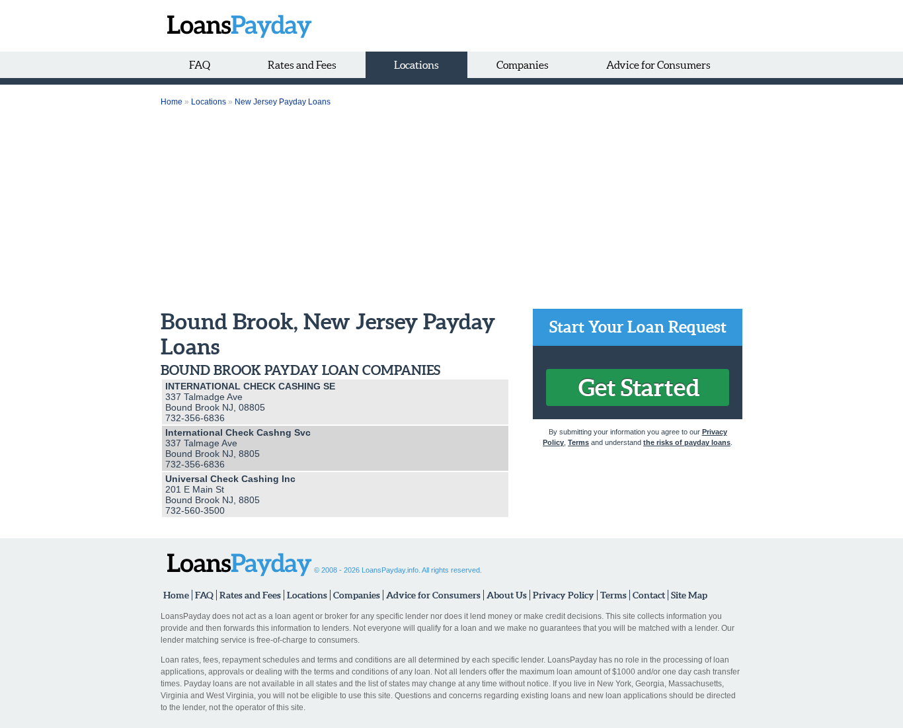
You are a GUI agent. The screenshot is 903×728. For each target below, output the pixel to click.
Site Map (689, 595)
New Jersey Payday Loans (283, 101)
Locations (416, 65)
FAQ (199, 65)
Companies (522, 65)
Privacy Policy (563, 595)
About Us (507, 595)
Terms (578, 442)
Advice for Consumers (658, 65)
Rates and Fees (302, 65)
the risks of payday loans (686, 442)
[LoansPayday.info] (236, 26)
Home (171, 101)
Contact (649, 595)
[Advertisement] (451, 209)
